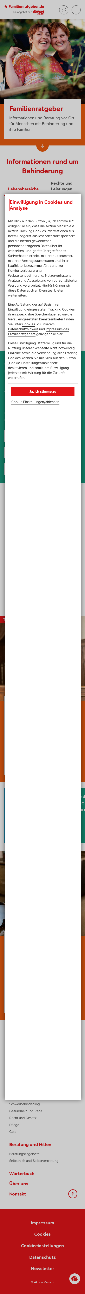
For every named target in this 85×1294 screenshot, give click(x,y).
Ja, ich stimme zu (43, 391)
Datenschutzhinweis (23, 329)
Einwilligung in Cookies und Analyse (41, 205)
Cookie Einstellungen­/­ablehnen (35, 402)
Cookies (28, 324)
